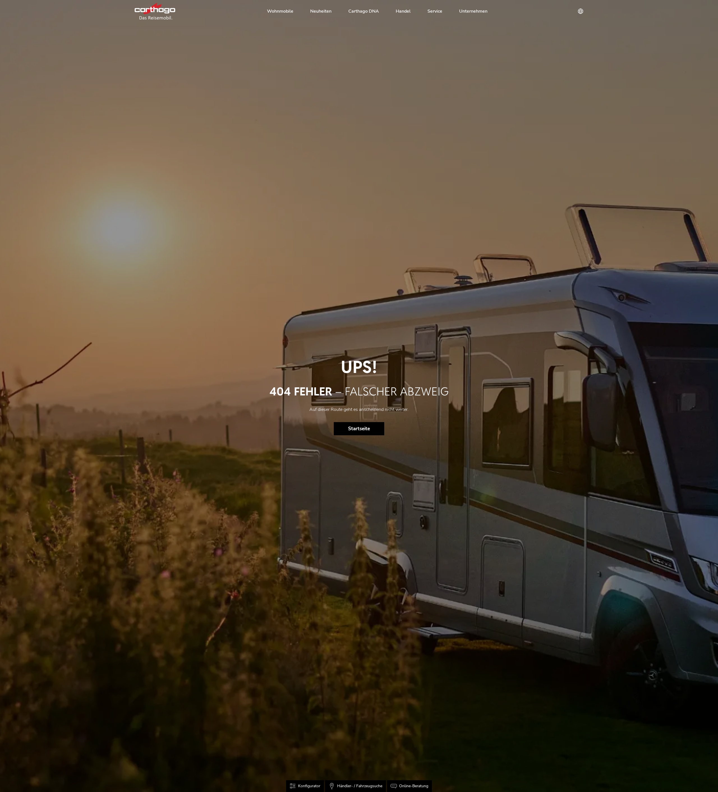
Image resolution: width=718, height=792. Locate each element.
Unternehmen (473, 11)
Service (434, 11)
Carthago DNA (363, 11)
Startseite (359, 428)
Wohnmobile (280, 11)
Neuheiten (321, 11)
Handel (403, 11)
